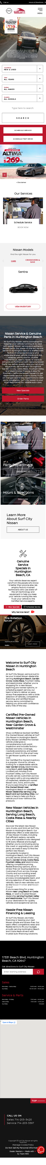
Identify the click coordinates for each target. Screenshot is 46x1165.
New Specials (23, 390)
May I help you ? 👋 (32, 1144)
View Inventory (23, 227)
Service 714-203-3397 (20, 1123)
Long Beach (11, 769)
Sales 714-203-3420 (19, 1119)
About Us (23, 529)
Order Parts (23, 398)
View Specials (14, 607)
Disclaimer (7, 645)
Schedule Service (23, 443)
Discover (23, 499)
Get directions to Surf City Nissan (18, 966)
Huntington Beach (22, 678)
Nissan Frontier (19, 884)
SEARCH (23, 118)
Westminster (31, 766)
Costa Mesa (18, 680)
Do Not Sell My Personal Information (23, 1148)
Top (34, 1100)
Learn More (32, 644)
